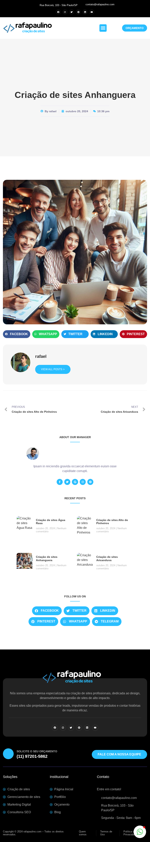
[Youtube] (91, 12)
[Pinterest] (78, 12)
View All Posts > (53, 369)
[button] (103, 28)
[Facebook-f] (60, 482)
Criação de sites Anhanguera (46, 558)
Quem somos (83, 833)
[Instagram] (65, 12)
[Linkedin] (85, 12)
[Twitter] (71, 12)
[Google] (75, 482)
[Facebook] (58, 12)
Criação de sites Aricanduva (107, 558)
